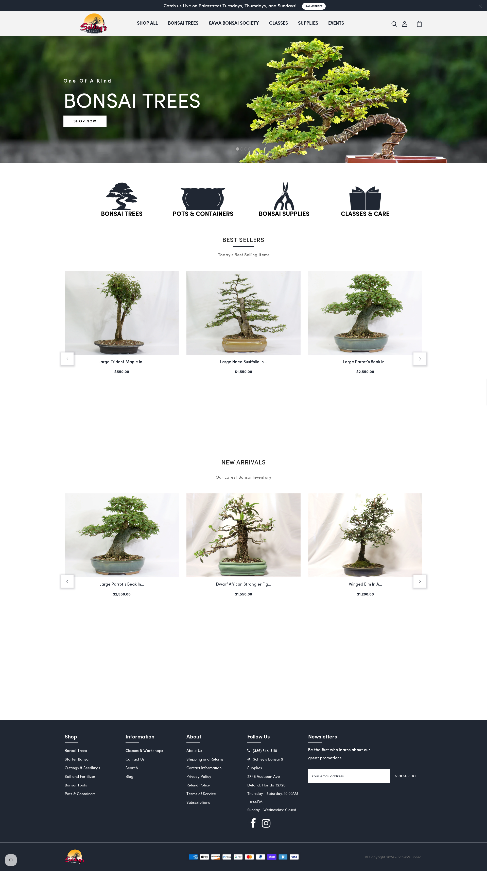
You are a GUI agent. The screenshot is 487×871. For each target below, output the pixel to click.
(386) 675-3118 (265, 750)
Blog (129, 776)
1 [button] (237, 149)
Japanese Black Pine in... (365, 585)
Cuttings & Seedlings (82, 767)
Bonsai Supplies (284, 214)
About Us (194, 750)
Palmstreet (313, 6)
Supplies (308, 23)
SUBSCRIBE (406, 775)
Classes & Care (365, 214)
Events (336, 23)
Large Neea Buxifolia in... (121, 362)
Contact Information (203, 767)
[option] (243, 163)
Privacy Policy (198, 776)
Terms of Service (201, 793)
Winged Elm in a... (243, 585)
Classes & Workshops (144, 750)
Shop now (85, 121)
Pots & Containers (203, 214)
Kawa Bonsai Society (233, 23)
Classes (278, 23)
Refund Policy (198, 784)
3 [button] (246, 149)
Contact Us (135, 759)
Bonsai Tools (76, 784)
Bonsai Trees (183, 23)
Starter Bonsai (77, 759)
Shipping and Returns (204, 759)
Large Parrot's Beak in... (243, 362)
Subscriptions (198, 802)
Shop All (147, 23)
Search (132, 767)
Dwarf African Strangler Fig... (365, 362)
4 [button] (250, 149)
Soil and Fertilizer (80, 776)
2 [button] (242, 149)
